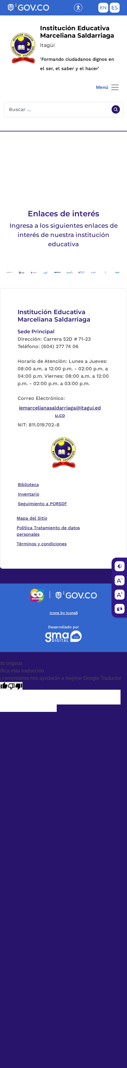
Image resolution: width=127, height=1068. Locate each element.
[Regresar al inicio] (63, 453)
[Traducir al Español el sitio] (115, 9)
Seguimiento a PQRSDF (44, 503)
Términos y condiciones (42, 543)
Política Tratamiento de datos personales (60, 531)
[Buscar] (115, 109)
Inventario (30, 494)
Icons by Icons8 (64, 613)
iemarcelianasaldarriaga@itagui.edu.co (60, 411)
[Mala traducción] (15, 686)
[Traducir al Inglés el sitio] (103, 9)
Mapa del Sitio (32, 518)
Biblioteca (30, 484)
